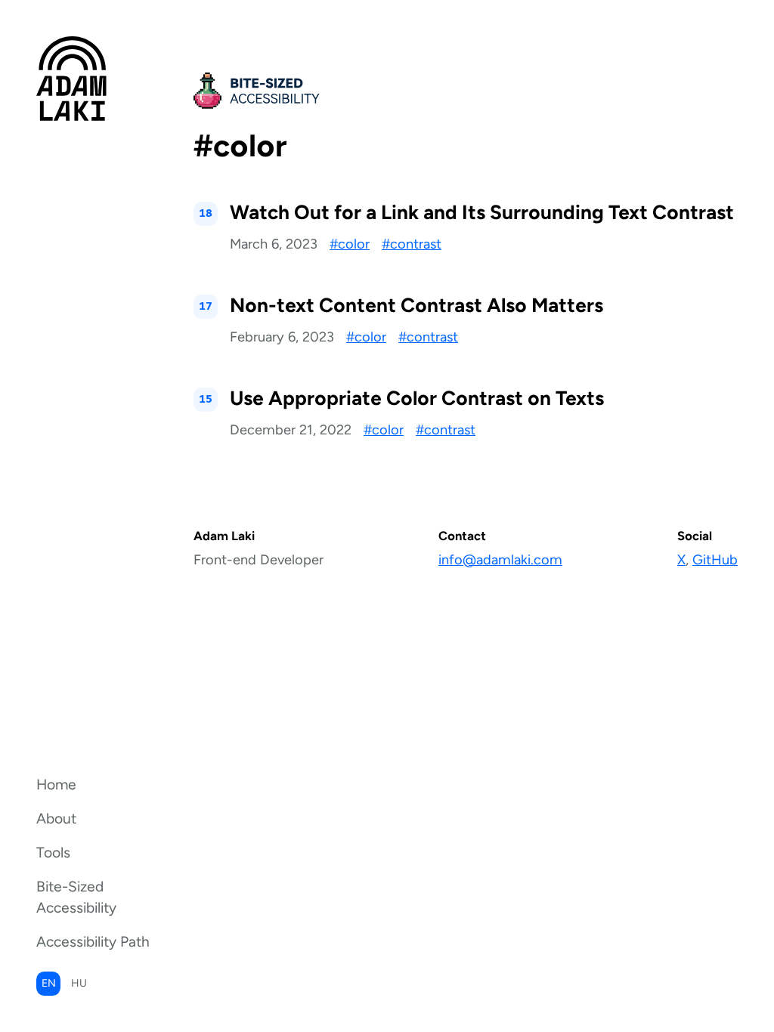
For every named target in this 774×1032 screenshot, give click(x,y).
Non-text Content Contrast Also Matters (416, 305)
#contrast (411, 244)
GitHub (715, 560)
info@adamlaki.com (500, 560)
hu (79, 983)
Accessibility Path (93, 941)
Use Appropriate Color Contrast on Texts (417, 398)
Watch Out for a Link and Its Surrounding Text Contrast (482, 212)
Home (56, 784)
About (56, 818)
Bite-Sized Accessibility (76, 897)
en (49, 983)
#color (350, 244)
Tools (53, 852)
